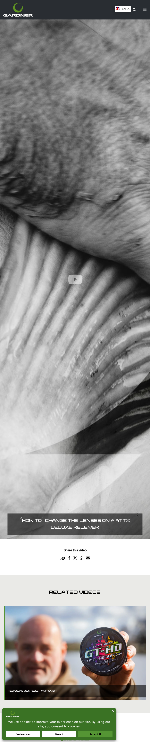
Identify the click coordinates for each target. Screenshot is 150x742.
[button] (145, 10)
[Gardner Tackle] (18, 9)
